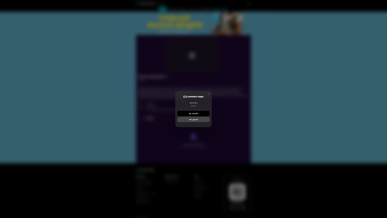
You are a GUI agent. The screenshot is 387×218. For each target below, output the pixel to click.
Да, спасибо (193, 113)
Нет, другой (193, 120)
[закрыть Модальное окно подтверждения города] (208, 94)
